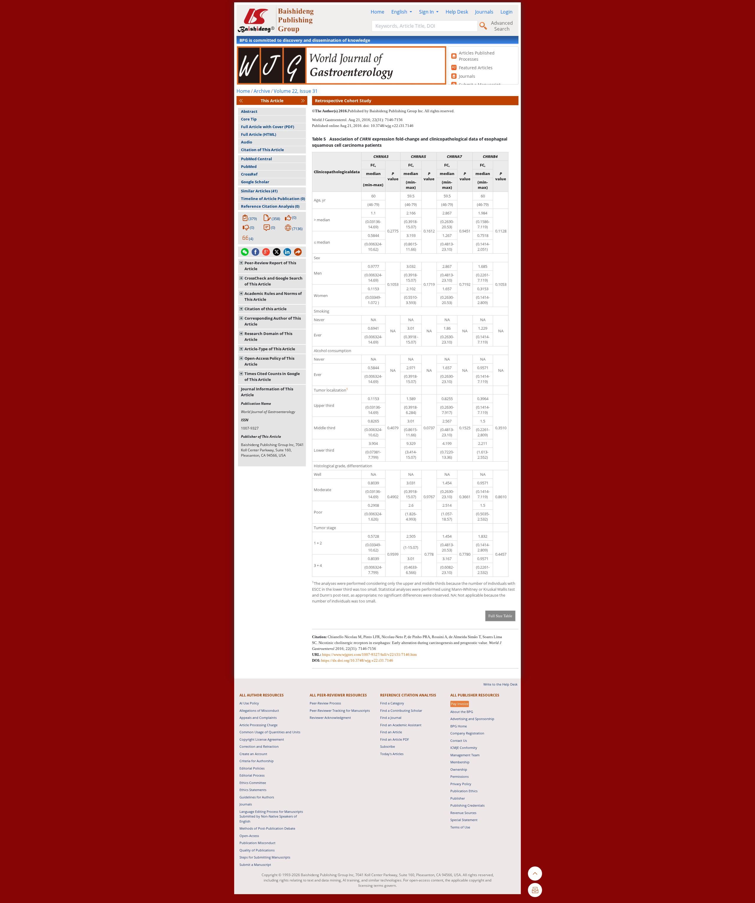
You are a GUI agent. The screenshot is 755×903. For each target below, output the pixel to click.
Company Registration (467, 733)
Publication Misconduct (257, 843)
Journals (484, 12)
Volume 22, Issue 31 (296, 91)
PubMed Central (256, 158)
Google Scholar (255, 181)
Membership (460, 762)
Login (506, 12)
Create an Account (253, 754)
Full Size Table (500, 616)
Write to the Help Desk (500, 684)
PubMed (249, 166)
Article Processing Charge (258, 725)
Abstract (249, 111)
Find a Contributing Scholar (401, 710)
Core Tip (249, 119)
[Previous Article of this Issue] (241, 100)
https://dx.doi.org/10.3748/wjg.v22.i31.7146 (357, 660)
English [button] (399, 12)
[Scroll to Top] (535, 873)
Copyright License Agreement (261, 739)
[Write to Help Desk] (535, 890)
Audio (246, 142)
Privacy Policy (460, 784)
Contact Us (458, 740)
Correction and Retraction (259, 746)
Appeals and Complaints (258, 717)
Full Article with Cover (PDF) (267, 126)
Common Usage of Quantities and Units (269, 732)
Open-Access (249, 835)
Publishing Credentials (467, 805)
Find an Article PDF (394, 739)
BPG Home (458, 726)
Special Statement (463, 820)
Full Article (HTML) (258, 134)
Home (377, 12)
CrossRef (249, 174)
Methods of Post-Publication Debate (267, 828)
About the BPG (461, 711)
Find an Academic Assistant (400, 725)
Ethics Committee (252, 782)
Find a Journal (390, 717)
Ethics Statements (252, 790)
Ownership (458, 769)
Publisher (457, 798)
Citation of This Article (262, 149)
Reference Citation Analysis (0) (270, 206)
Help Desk (457, 12)
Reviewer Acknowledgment (330, 717)
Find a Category (392, 703)
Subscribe (387, 746)
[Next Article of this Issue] (303, 100)
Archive (262, 91)
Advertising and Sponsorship (472, 719)
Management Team (465, 755)
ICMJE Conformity (463, 747)
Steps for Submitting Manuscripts (264, 857)
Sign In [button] (427, 12)
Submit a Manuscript (255, 864)
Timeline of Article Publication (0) (273, 198)
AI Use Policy (249, 703)
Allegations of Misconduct (259, 710)
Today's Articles (391, 754)
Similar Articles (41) (259, 191)
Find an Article (391, 732)
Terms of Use (460, 827)
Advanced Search (502, 26)
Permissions (459, 776)
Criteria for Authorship (256, 761)
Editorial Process (252, 775)
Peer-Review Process (325, 703)
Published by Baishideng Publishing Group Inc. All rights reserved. (401, 111)
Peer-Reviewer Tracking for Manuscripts (340, 710)
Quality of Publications (257, 850)
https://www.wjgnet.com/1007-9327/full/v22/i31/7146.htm (369, 654)
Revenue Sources (463, 812)
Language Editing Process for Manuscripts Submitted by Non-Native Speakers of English (271, 816)
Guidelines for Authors (256, 797)
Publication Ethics (463, 791)
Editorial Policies (252, 768)
